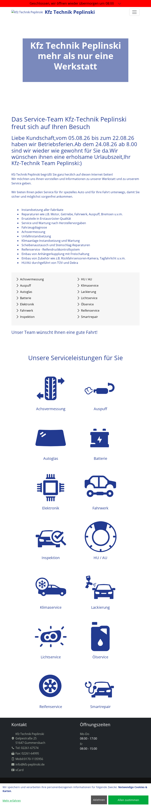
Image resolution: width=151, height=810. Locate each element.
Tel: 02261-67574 (26, 748)
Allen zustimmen (128, 800)
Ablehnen (99, 800)
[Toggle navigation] (134, 12)
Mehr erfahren (12, 800)
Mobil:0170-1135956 (29, 759)
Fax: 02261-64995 (27, 753)
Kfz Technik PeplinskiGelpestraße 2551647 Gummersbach (30, 738)
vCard (19, 770)
